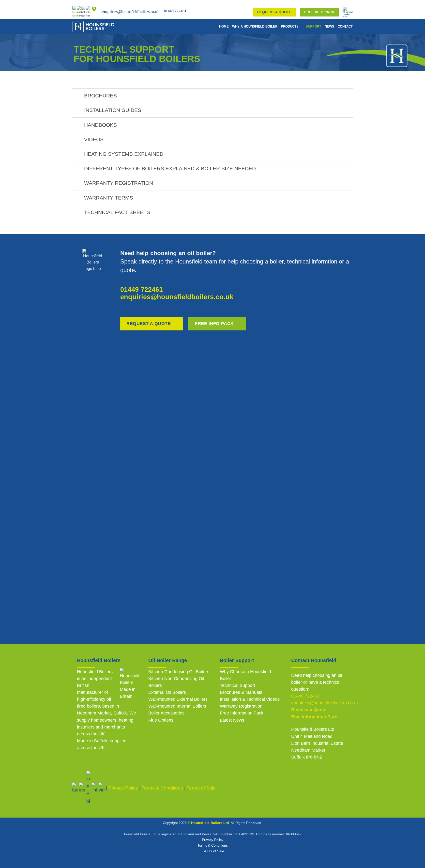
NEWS (329, 26)
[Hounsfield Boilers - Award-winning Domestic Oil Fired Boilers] (103, 26)
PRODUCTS (290, 26)
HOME (224, 26)
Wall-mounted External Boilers (178, 699)
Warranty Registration (241, 706)
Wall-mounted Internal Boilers (177, 706)
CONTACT (345, 26)
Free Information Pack (241, 713)
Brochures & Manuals (241, 692)
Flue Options (160, 720)
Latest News (232, 720)
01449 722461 (175, 11)
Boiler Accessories (166, 713)
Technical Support (237, 685)
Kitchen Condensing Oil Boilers (178, 671)
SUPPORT (313, 26)
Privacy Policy (212, 840)
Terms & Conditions (212, 845)
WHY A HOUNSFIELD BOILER (254, 26)
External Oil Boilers (167, 692)
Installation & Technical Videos (250, 699)
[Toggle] (78, 96)
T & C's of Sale (212, 851)
